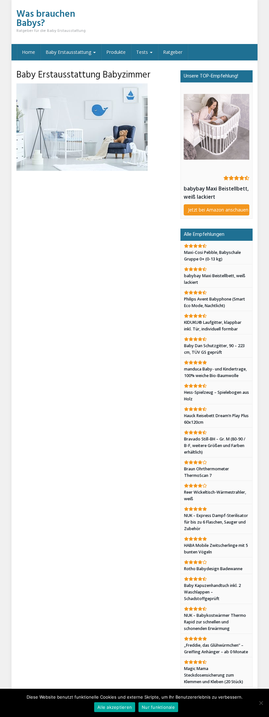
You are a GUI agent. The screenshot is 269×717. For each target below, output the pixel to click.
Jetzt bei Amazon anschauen (218, 210)
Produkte (116, 52)
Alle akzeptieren (114, 707)
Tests (142, 52)
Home (28, 52)
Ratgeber (172, 52)
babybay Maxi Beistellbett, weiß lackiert (216, 192)
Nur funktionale (158, 707)
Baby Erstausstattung (69, 52)
